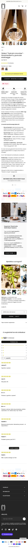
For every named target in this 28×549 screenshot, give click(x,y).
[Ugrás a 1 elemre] (9, 292)
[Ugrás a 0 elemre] (3, 292)
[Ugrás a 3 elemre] (19, 292)
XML (2, 50)
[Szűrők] (2, 358)
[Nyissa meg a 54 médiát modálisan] (18, 267)
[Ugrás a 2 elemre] (14, 292)
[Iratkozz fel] (24, 518)
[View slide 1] (12, 185)
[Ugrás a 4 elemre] (25, 292)
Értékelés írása (14, 342)
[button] (3, 43)
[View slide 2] (14, 185)
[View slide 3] (15, 185)
